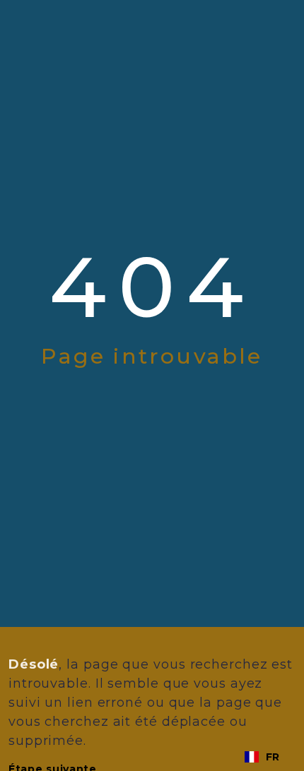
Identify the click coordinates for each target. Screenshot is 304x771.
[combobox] (262, 757)
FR (272, 757)
